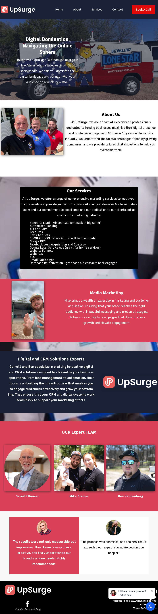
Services (96, 9)
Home (59, 9)
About (77, 9)
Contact (117, 9)
